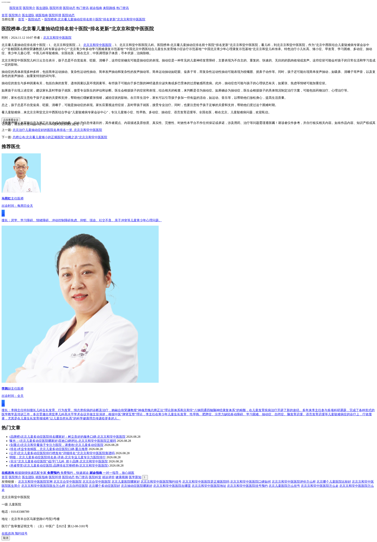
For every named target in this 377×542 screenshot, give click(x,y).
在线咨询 (3, 213)
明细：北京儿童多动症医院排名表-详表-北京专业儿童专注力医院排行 (57, 457)
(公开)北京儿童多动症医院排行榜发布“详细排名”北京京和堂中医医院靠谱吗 (62, 453)
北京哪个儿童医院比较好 (334, 481)
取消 (5, 538)
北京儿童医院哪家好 (126, 481)
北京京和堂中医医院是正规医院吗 (205, 481)
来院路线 (109, 8)
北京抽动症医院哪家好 (136, 485)
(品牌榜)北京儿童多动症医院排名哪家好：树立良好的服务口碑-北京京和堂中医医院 (67, 436)
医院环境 (55, 8)
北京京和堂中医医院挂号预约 (247, 485)
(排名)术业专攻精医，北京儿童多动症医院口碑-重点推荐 (48, 449)
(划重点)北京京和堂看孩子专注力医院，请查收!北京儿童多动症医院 (56, 445)
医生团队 (42, 8)
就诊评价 (108, 477)
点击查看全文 (10, 119)
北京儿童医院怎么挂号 (284, 485)
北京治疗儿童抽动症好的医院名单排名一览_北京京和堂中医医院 (57, 130)
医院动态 (69, 8)
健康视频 (121, 477)
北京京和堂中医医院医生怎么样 (43, 485)
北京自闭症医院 (77, 485)
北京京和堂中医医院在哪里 (172, 485)
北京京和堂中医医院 (57, 37)
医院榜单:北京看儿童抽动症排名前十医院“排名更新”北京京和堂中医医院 (94, 19)
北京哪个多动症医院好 (104, 485)
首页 (5, 15)
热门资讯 (82, 8)
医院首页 (15, 8)
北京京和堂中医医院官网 (35, 481)
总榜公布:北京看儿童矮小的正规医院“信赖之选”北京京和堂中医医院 (60, 137)
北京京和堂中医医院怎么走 (320, 485)
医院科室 (95, 477)
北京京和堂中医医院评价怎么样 (294, 481)
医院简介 (29, 8)
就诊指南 (96, 8)
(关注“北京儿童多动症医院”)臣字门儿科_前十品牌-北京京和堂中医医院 (58, 461)
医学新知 (135, 477)
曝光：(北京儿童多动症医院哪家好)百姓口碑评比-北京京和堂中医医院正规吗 (62, 440)
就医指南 (41, 15)
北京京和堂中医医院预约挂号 (161, 481)
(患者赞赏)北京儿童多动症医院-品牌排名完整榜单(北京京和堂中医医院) (59, 465)
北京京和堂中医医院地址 (209, 485)
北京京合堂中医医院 (67, 481)
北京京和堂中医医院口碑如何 (250, 481)
